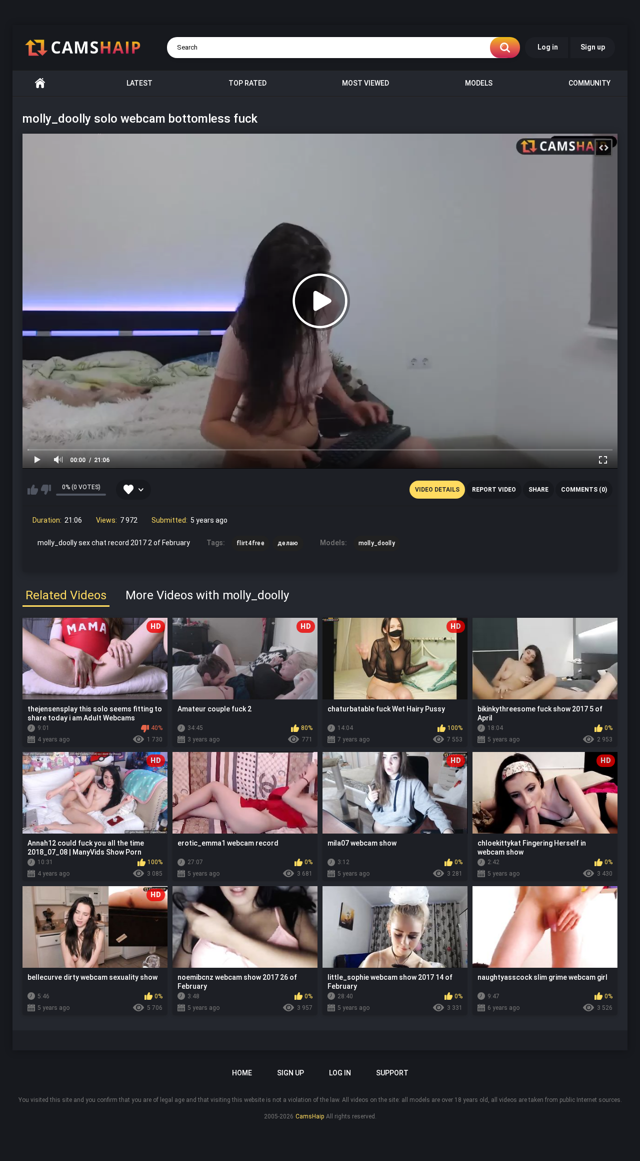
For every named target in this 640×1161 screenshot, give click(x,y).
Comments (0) (584, 489)
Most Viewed (365, 83)
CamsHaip (310, 1116)
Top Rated (247, 83)
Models (478, 83)
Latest (139, 83)
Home (40, 83)
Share (538, 489)
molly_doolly (377, 543)
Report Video (494, 489)
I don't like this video (45, 490)
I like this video (33, 490)
